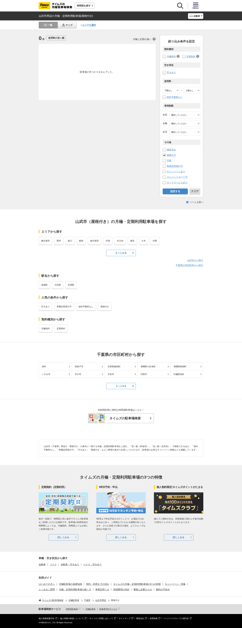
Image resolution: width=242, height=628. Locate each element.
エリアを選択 (89, 25)
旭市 (44, 366)
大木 (143, 241)
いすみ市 (46, 374)
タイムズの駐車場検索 (125, 418)
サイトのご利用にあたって (101, 618)
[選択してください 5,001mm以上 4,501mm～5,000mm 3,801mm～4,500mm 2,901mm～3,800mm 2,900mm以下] (184, 114)
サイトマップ (125, 618)
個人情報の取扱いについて (72, 618)
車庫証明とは (102, 589)
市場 (108, 241)
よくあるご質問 (47, 589)
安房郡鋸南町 (114, 366)
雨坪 (59, 241)
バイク (53, 564)
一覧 (50, 25)
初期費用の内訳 (121, 589)
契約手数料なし (175, 97)
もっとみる (121, 253)
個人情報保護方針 (46, 618)
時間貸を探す (84, 5)
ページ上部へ (196, 202)
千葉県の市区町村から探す (189, 265)
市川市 (78, 374)
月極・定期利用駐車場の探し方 (75, 589)
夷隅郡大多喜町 (148, 366)
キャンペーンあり (176, 171)
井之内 (120, 241)
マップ (69, 25)
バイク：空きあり (92, 564)
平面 (169, 160)
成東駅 (44, 285)
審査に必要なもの (143, 589)
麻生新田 (45, 241)
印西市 (144, 374)
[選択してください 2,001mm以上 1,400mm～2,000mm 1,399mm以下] (184, 123)
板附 (81, 241)
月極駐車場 (90, 609)
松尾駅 (71, 285)
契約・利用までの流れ (97, 584)
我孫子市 (79, 366)
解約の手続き (163, 589)
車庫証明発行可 (175, 166)
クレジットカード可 (177, 177)
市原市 (111, 374)
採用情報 (154, 618)
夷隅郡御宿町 (180, 366)
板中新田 (94, 241)
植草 (132, 241)
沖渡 (155, 241)
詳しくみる (63, 537)
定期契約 (191, 56)
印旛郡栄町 (179, 374)
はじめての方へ (47, 584)
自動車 (42, 564)
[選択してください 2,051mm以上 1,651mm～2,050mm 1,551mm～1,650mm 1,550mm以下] (184, 132)
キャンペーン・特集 (175, 584)
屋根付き (171, 155)
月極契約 (171, 56)
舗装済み (171, 149)
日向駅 (57, 285)
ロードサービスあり (177, 182)
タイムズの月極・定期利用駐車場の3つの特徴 (137, 584)
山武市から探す (195, 260)
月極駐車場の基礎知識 (70, 584)
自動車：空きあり (70, 564)
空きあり (171, 72)
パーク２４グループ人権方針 (176, 618)
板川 (70, 241)
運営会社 (140, 618)
